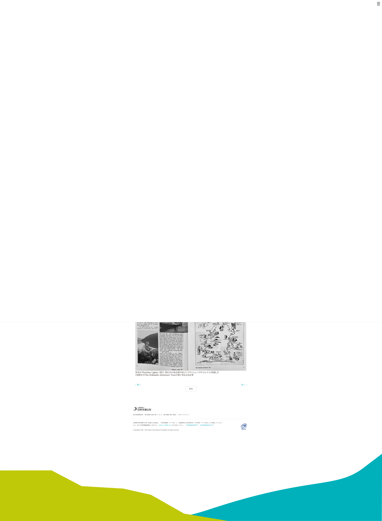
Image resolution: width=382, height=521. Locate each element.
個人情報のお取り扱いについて (153, 414)
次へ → (244, 385)
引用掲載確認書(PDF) (192, 425)
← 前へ (137, 385)
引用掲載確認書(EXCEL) (207, 425)
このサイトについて (183, 414)
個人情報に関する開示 (170, 414)
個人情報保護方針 (138, 414)
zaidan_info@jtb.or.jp (165, 425)
